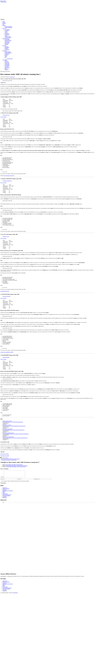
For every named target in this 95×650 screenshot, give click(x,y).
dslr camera (7, 61)
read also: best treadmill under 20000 (6, 352)
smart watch (7, 62)
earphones (6, 46)
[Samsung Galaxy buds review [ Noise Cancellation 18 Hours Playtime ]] (8, 436)
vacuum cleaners (8, 36)
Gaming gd (5, 50)
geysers (6, 32)
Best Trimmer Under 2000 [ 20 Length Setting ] (14, 464)
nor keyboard (7, 65)
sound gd (4, 45)
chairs (6, 56)
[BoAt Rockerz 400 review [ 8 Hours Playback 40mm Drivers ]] (8, 428)
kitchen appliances (6, 38)
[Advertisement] (47, 10)
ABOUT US (5, 487)
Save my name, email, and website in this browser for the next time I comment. (15, 481)
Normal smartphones (8, 27)
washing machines (8, 37)
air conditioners (7, 29)
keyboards (6, 54)
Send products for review (7, 494)
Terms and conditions (6, 495)
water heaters (7, 41)
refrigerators (7, 33)
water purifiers (7, 39)
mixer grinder (7, 42)
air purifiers (7, 30)
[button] (0, 593)
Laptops (4, 22)
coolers (6, 31)
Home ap (4, 28)
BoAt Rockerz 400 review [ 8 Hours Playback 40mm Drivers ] (13, 429)
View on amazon (3, 116)
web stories (5, 496)
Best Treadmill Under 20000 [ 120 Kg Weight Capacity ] (16, 466)
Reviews (4, 23)
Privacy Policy (5, 493)
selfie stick (6, 69)
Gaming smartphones (8, 26)
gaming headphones (8, 52)
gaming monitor (10, 58)
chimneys (6, 44)
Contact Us (5, 489)
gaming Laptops (7, 51)
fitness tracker (7, 67)
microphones (7, 64)
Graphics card (7, 53)
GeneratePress (15, 592)
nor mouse (6, 66)
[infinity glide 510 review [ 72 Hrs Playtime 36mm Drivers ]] (7, 421)
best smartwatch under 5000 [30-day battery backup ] (10, 458)
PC (5, 57)
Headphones (7, 47)
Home (4, 21)
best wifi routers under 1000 (9, 175)
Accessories (5, 59)
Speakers (6, 48)
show (5, 82)
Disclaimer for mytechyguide (8, 490)
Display (6, 60)
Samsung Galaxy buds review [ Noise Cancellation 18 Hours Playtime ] (15, 437)
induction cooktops (8, 40)
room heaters (7, 34)
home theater (7, 49)
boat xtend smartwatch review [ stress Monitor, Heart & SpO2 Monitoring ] (16, 433)
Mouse (6, 55)
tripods (6, 68)
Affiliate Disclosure (6, 488)
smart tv (6, 35)
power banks (7, 63)
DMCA (4, 491)
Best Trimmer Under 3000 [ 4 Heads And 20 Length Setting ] (17, 465)
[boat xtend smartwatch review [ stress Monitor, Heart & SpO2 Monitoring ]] (8, 432)
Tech (3, 24)
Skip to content (3, 0)
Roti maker (7, 43)
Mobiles (4, 25)
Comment (2, 477)
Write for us (5, 497)
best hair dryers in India (4, 453)
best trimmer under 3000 (4, 291)
